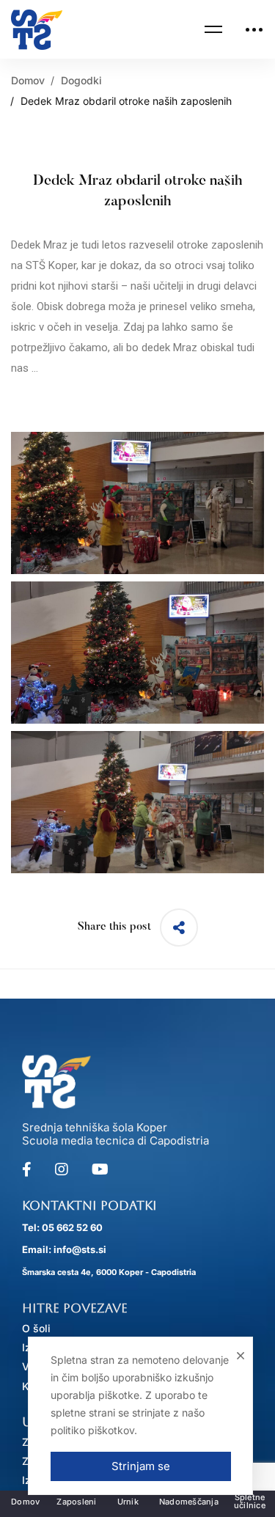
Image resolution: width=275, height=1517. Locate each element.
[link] (36, 30)
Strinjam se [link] (140, 1466)
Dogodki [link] (81, 80)
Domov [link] (28, 80)
